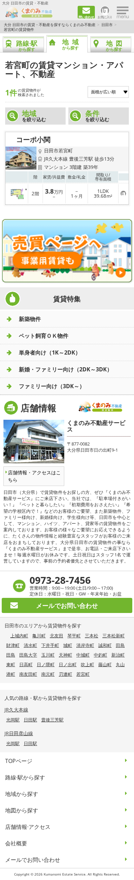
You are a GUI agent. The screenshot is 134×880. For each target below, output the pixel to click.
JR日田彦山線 (18, 733)
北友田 (56, 636)
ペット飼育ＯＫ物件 (43, 335)
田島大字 (28, 655)
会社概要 (16, 843)
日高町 (26, 664)
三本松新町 (113, 636)
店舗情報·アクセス (28, 827)
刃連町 (65, 674)
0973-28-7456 (60, 580)
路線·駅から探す (25, 777)
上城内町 (19, 636)
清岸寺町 (85, 645)
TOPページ (18, 761)
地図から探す (21, 810)
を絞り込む (34, 116)
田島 (120, 645)
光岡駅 (13, 720)
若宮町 (83, 674)
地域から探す (21, 794)
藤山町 (105, 664)
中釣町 (100, 655)
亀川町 (39, 636)
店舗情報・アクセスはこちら (34, 476)
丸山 (120, 664)
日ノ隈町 (46, 664)
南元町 (48, 674)
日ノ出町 (68, 664)
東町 (10, 664)
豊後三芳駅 (52, 720)
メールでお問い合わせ (32, 860)
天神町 (65, 655)
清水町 (30, 645)
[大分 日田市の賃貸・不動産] (39, 12)
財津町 (13, 645)
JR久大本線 (16, 709)
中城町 (83, 655)
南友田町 (28, 674)
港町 (10, 674)
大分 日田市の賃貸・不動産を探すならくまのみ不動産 (50, 24)
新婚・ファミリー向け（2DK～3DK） (65, 369)
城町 (67, 645)
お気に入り (105, 17)
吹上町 (87, 664)
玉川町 (48, 655)
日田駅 (30, 720)
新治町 (118, 655)
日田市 (107, 24)
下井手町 (50, 645)
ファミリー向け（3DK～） (52, 386)
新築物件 (30, 319)
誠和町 (105, 645)
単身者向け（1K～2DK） (50, 352)
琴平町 (74, 636)
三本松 (91, 636)
